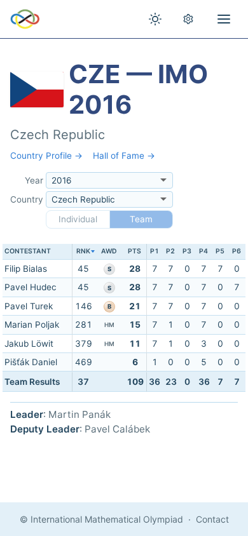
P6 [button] (236, 251)
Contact (212, 519)
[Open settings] (188, 19)
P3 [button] (187, 251)
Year (34, 180)
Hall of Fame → (124, 156)
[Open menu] (224, 19)
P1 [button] (154, 251)
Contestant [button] (27, 251)
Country (26, 199)
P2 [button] (170, 251)
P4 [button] (203, 251)
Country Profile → (46, 156)
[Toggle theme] (155, 19)
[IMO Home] (25, 19)
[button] (83, 252)
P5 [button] (220, 251)
